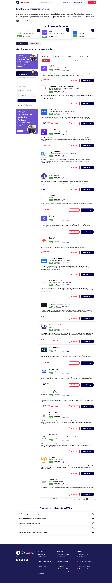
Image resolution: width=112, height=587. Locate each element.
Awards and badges (42, 556)
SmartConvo (53, 347)
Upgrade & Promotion (42, 566)
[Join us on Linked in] (22, 560)
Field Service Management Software (86, 571)
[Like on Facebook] (17, 560)
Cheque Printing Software (84, 568)
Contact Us (40, 575)
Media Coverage (41, 559)
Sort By (76, 60)
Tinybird (52, 195)
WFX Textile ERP (55, 280)
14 (89, 499)
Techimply (55, 585)
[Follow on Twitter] (20, 560)
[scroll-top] (110, 580)
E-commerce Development (64, 559)
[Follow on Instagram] (24, 560)
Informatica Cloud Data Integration (62, 86)
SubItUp (52, 458)
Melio (51, 66)
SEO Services (61, 566)
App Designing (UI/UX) (63, 568)
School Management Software (85, 561)
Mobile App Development (63, 554)
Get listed (92, 2)
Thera (51, 302)
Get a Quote (86, 80)
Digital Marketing (62, 563)
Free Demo (74, 80)
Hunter (51, 238)
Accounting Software (83, 554)
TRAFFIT (52, 109)
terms (31, 104)
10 (79, 499)
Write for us (40, 563)
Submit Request (27, 100)
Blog (39, 568)
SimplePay (53, 391)
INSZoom (52, 435)
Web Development (62, 556)
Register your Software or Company (45, 561)
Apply (46, 60)
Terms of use (40, 571)
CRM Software (82, 556)
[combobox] (20, 90)
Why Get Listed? (41, 554)
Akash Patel (36, 21)
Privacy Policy (41, 573)
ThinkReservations (56, 258)
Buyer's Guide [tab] (34, 43)
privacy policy (20, 105)
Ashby (51, 174)
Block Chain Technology (63, 571)
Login (85, 2)
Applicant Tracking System (84, 566)
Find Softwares (66, 2)
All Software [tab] (22, 43)
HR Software (81, 559)
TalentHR (52, 479)
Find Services (77, 2)
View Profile (80, 75)
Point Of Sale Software (84, 563)
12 (84, 499)
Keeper (51, 216)
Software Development (63, 561)
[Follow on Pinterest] (27, 560)
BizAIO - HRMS (54, 324)
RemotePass (53, 369)
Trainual (52, 130)
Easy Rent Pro (54, 152)
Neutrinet (52, 413)
